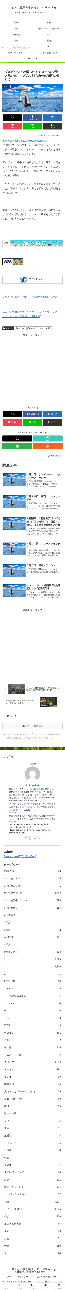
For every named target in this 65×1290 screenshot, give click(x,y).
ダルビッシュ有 (36, 328)
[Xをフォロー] (17, 438)
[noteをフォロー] (48, 438)
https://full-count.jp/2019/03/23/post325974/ (25, 140)
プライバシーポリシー (17, 1276)
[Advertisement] (32, 369)
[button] (52, 126)
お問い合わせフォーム (47, 1276)
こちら (27, 809)
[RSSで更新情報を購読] (48, 446)
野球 (50, 328)
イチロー (22, 328)
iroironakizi (32, 785)
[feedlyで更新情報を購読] (17, 446)
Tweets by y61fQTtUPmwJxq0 (20, 856)
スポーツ (9, 328)
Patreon (12, 812)
